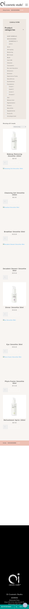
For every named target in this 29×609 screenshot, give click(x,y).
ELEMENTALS (13, 41)
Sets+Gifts (10, 108)
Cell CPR (9, 60)
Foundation (10, 84)
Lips (8, 97)
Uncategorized (11, 116)
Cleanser (9, 63)
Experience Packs (12, 76)
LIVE (10, 44)
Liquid (11, 89)
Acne (8, 47)
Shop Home (6, 10)
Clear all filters (15, 22)
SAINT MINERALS (12, 36)
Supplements (11, 110)
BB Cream (10, 55)
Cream (11, 86)
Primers (9, 105)
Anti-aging (10, 49)
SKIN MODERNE (15, 10)
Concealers (10, 65)
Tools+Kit (10, 113)
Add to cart (14, 162)
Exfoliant (9, 73)
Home (4, 443)
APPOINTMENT (7, 606)
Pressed (12, 94)
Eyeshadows (11, 81)
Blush (8, 57)
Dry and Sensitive (12, 68)
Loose (11, 92)
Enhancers (10, 71)
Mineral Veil (10, 100)
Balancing (10, 52)
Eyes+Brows (10, 79)
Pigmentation (11, 102)
